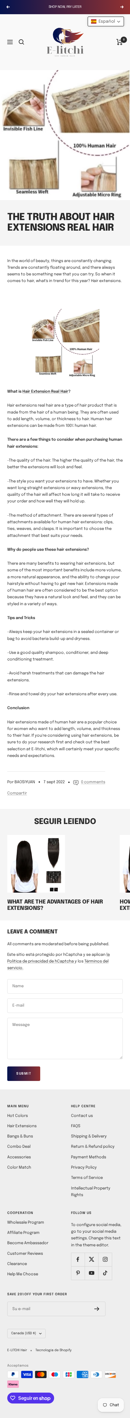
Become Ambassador (27, 1243)
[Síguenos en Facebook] (78, 1259)
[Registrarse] (96, 1309)
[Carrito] (119, 42)
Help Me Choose (22, 1274)
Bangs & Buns (20, 1136)
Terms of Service (87, 1178)
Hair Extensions (22, 1126)
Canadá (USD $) (23, 1333)
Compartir (17, 793)
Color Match (19, 1168)
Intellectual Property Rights (90, 1191)
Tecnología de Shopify (53, 1350)
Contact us (82, 1116)
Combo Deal (19, 1147)
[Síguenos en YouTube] (91, 1273)
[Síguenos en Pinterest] (78, 1273)
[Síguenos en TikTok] (105, 1273)
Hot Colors (17, 1116)
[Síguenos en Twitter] (91, 1259)
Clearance (17, 1264)
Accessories (19, 1157)
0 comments (93, 782)
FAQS (75, 1126)
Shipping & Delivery (89, 1136)
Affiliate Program (23, 1233)
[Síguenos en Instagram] (105, 1259)
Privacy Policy (84, 1168)
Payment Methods (88, 1157)
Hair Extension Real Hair (45, 392)
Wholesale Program (25, 1223)
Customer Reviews (25, 1254)
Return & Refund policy (93, 1147)
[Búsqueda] (21, 42)
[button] (106, 21)
